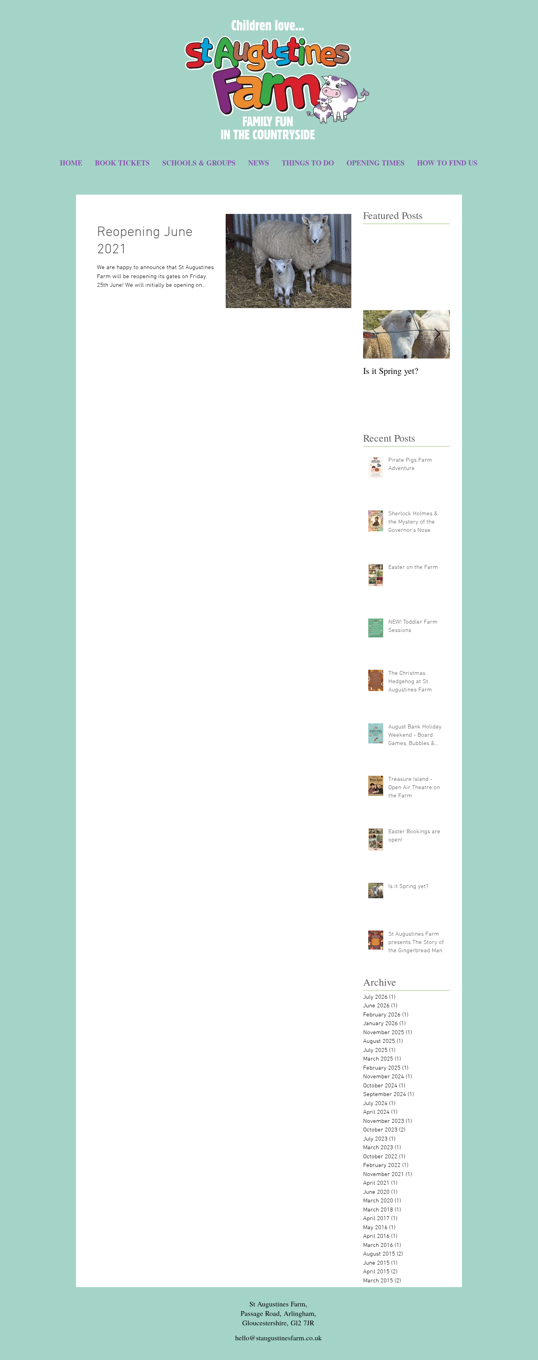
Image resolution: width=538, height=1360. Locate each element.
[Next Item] (437, 334)
